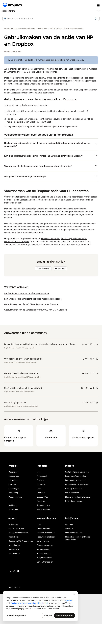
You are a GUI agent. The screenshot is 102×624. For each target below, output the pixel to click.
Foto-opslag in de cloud (75, 480)
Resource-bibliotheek (46, 537)
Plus (38, 472)
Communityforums (44, 545)
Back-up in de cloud (73, 488)
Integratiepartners (44, 558)
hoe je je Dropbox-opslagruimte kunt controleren (44, 84)
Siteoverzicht (13, 549)
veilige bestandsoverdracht (76, 484)
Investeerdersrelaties (73, 533)
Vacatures (69, 528)
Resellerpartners (44, 553)
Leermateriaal (14, 553)
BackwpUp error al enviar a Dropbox (21, 373)
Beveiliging (13, 493)
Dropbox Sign (42, 497)
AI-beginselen (14, 545)
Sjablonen (12, 505)
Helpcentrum (8, 11)
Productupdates (43, 509)
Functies (12, 484)
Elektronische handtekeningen (78, 497)
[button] (5, 18)
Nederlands (12, 587)
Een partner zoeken (45, 562)
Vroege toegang (15, 497)
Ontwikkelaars (43, 541)
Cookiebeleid (14, 537)
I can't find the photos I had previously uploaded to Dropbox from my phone (39, 344)
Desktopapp (13, 472)
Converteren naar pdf (74, 501)
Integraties (12, 480)
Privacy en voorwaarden (18, 533)
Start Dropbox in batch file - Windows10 (23, 388)
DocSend (41, 493)
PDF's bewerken (72, 493)
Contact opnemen (16, 528)
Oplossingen (13, 488)
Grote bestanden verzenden (77, 472)
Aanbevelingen (43, 549)
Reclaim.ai (41, 501)
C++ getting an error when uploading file (23, 359)
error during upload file (15, 402)
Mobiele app (13, 476)
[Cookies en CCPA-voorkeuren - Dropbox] (40, 606)
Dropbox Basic (11, 81)
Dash (39, 488)
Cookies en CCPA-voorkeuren (20, 541)
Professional (42, 476)
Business (40, 480)
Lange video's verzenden (75, 476)
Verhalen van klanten (46, 533)
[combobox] (51, 18)
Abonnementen (43, 505)
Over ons (69, 524)
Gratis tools (13, 509)
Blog (39, 524)
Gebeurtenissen (43, 528)
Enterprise (41, 484)
